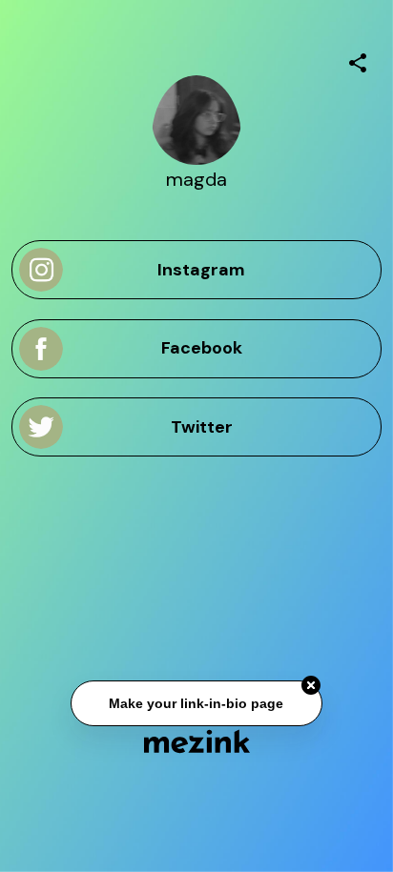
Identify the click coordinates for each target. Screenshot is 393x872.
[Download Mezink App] (197, 741)
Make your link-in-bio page (196, 703)
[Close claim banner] (311, 685)
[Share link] (357, 60)
